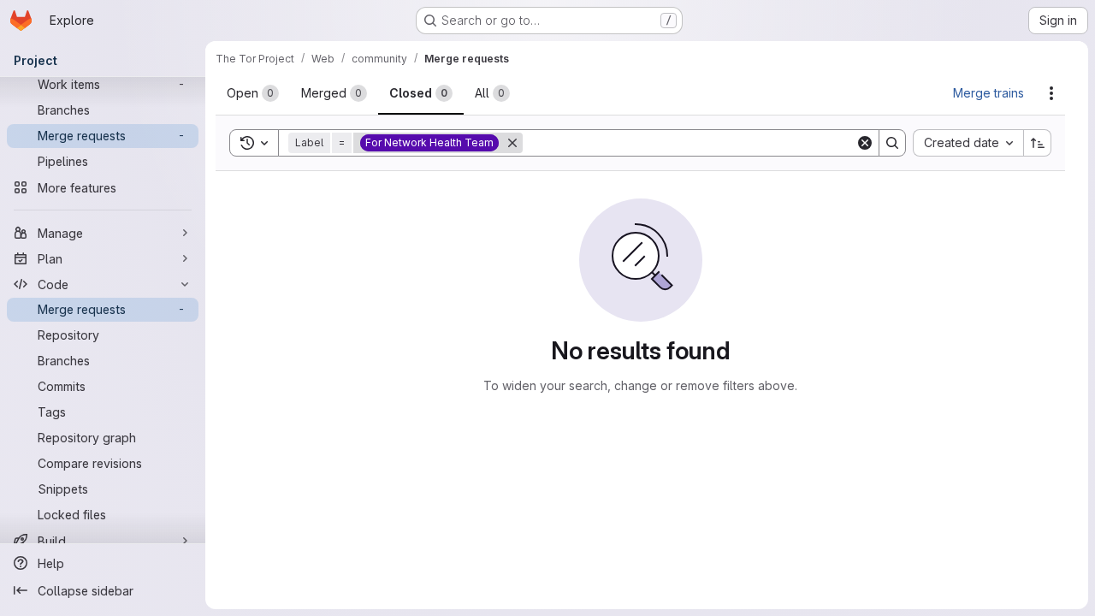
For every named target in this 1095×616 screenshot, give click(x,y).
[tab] (253, 93)
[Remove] (512, 143)
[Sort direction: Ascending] (1037, 143)
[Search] (892, 143)
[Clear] (865, 143)
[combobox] (968, 143)
